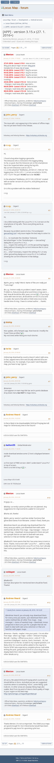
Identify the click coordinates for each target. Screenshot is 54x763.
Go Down (5, 48)
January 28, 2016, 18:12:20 (12, 497)
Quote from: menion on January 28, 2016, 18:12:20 (24, 610)
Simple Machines (33, 760)
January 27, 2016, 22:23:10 (12, 210)
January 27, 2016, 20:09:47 (12, 149)
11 (26, 47)
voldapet (10, 572)
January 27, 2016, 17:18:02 (12, 58)
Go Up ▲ (35, 758)
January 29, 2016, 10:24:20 (12, 719)
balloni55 (10, 445)
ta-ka (8, 348)
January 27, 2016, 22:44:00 (12, 278)
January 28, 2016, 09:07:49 (12, 381)
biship (9, 322)
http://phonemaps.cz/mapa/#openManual (20, 694)
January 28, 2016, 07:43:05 (12, 352)
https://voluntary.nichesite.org (36, 135)
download (15, 105)
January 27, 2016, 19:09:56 (12, 118)
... (23, 47)
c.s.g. (8, 145)
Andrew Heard (13, 414)
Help (17, 758)
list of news (24, 68)
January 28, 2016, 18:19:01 (12, 576)
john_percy (11, 114)
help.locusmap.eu (40, 101)
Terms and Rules (25, 758)
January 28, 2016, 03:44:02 (12, 326)
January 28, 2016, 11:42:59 (12, 449)
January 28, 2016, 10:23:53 (12, 418)
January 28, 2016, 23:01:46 (12, 602)
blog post (31, 66)
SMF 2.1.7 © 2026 (21, 760)
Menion (10, 54)
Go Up (4, 744)
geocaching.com (10, 233)
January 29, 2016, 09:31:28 (12, 675)
